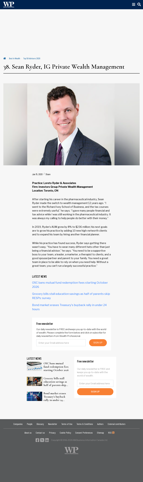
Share (48, 174)
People (29, 423)
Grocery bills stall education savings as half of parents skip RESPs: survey (55, 382)
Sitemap (100, 432)
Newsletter (52, 423)
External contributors (116, 423)
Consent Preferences (84, 432)
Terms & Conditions (85, 423)
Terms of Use (66, 423)
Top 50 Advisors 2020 (31, 58)
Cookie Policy (65, 432)
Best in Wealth (14, 58)
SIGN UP (97, 342)
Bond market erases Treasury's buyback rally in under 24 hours (55, 397)
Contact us (40, 432)
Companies (18, 423)
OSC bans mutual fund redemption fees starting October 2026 (56, 367)
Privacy (52, 432)
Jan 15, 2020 (37, 174)
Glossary (40, 423)
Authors (100, 423)
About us (28, 432)
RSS (110, 432)
